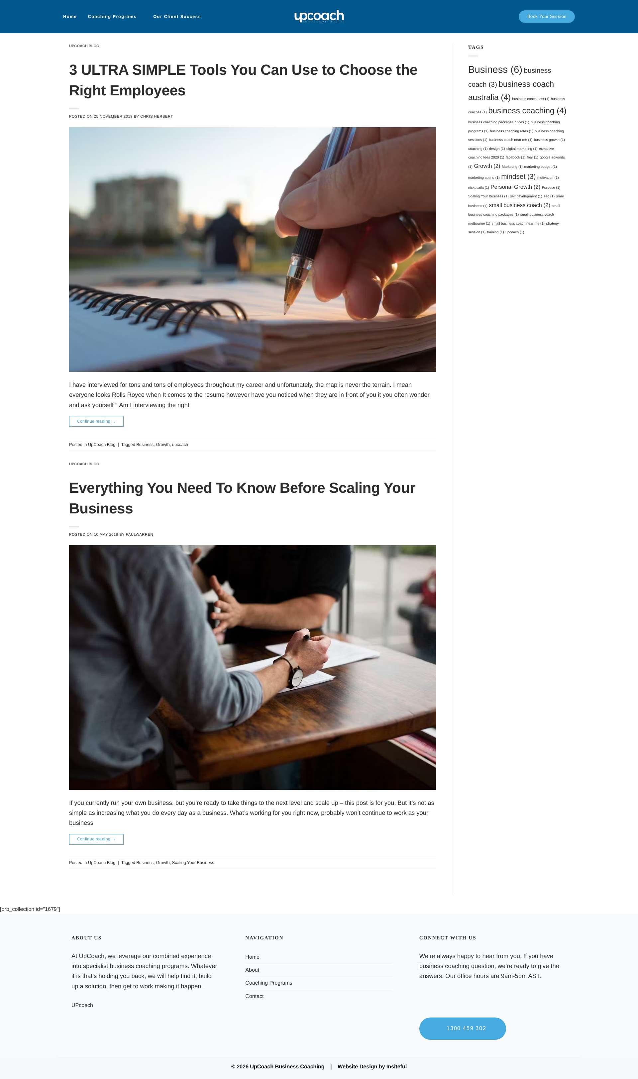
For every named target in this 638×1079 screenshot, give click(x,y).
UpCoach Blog (84, 46)
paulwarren (139, 535)
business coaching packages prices (498, 122)
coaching (478, 149)
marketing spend (484, 178)
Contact (254, 996)
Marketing (512, 167)
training (495, 232)
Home (70, 16)
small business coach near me (518, 224)
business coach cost (530, 99)
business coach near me (511, 140)
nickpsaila (478, 188)
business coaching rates (511, 131)
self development (526, 196)
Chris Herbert (156, 117)
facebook (515, 158)
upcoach (180, 444)
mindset (518, 176)
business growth (549, 140)
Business (145, 444)
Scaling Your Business (193, 862)
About (252, 970)
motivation (548, 178)
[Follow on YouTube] (424, 1008)
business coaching (527, 110)
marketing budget (540, 167)
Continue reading (96, 421)
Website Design (357, 1067)
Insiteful (396, 1067)
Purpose (551, 188)
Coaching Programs (112, 16)
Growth (162, 444)
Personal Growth (515, 187)
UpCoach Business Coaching (287, 1067)
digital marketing (522, 149)
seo (549, 196)
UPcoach (82, 1005)
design (497, 149)
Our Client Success (177, 16)
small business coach (520, 205)
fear (532, 158)
